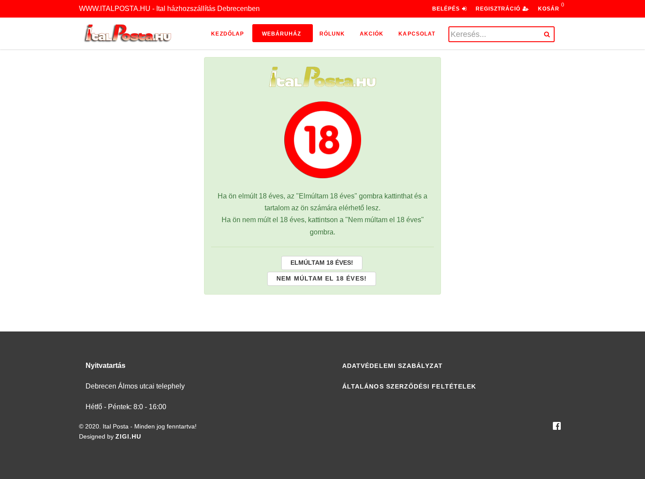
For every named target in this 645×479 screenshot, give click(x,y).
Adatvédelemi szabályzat (392, 365)
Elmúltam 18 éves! (321, 262)
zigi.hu (128, 436)
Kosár (548, 9)
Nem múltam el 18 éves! (321, 278)
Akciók (371, 34)
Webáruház (281, 34)
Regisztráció (499, 9)
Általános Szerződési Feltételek (409, 386)
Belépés (447, 9)
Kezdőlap (227, 34)
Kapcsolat (416, 34)
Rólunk (332, 34)
